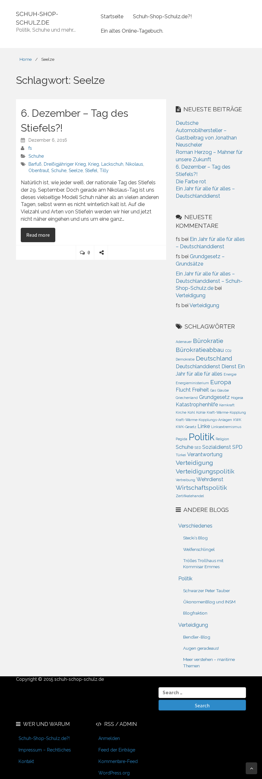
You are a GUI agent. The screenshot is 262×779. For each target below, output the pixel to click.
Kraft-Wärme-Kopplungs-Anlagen (204, 420)
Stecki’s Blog (195, 537)
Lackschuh (112, 164)
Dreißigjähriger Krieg (65, 164)
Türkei (181, 455)
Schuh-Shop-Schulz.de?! (162, 16)
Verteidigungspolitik (205, 471)
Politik (201, 436)
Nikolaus (134, 164)
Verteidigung (190, 295)
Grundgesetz (214, 397)
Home (25, 59)
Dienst (228, 366)
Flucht (183, 390)
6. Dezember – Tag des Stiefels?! (74, 120)
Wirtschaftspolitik (201, 487)
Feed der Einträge (116, 749)
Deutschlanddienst (198, 366)
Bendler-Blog (196, 637)
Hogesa (237, 398)
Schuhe (36, 156)
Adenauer (184, 342)
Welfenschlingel (199, 549)
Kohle (200, 412)
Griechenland (187, 398)
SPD (237, 447)
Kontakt (26, 761)
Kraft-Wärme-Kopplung (226, 412)
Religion (222, 439)
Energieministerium (192, 383)
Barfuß (35, 164)
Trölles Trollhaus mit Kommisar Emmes (203, 563)
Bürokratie (208, 341)
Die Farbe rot (191, 182)
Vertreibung (185, 480)
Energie (230, 374)
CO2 (228, 351)
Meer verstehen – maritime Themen (209, 662)
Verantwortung (204, 454)
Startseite (112, 16)
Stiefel (91, 170)
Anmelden (109, 738)
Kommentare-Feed (118, 761)
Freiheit (200, 390)
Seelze (76, 170)
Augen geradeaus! (201, 648)
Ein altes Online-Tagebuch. (132, 31)
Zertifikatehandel (190, 496)
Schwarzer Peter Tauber (206, 590)
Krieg (93, 164)
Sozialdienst (216, 447)
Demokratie (185, 359)
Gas (213, 390)
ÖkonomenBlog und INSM (209, 601)
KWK (237, 420)
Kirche (181, 412)
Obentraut (38, 170)
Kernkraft (227, 405)
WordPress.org (114, 772)
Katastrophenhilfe (197, 404)
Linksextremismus (226, 427)
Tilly (104, 170)
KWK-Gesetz (186, 427)
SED (198, 447)
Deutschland (214, 358)
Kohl (191, 412)
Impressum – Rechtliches (45, 749)
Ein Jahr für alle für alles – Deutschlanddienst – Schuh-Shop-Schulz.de (209, 281)
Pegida (181, 439)
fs (30, 148)
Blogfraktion (195, 613)
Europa (220, 382)
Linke (203, 426)
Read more (40, 234)
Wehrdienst (209, 479)
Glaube (223, 390)
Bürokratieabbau (200, 350)
